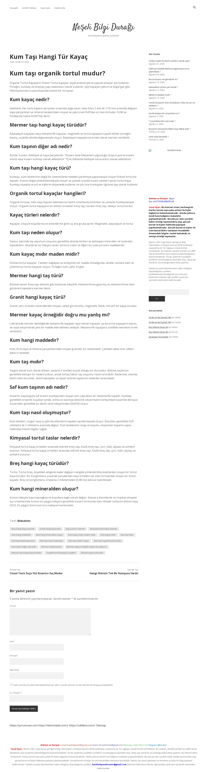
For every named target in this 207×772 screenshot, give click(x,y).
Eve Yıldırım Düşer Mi (158, 327)
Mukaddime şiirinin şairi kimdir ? (163, 87)
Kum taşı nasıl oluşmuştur (51, 540)
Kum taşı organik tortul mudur (107, 540)
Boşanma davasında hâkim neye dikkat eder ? (170, 129)
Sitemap (101, 725)
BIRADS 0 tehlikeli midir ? (160, 95)
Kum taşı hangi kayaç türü (23, 540)
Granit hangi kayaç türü (50, 528)
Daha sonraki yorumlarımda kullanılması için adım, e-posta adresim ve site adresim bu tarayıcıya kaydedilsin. (63, 685)
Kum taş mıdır (127, 534)
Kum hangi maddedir (21, 534)
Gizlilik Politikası (29, 8)
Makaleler (24, 521)
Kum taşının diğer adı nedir (24, 546)
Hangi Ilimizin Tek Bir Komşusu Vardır (114, 573)
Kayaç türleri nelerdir (75, 528)
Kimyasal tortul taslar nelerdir (103, 528)
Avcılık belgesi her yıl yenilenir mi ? (164, 113)
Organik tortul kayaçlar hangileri (61, 552)
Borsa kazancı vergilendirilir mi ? (163, 79)
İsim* (12, 641)
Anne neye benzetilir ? (159, 136)
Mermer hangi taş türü (51, 546)
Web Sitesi (14, 670)
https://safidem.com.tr (82, 725)
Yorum (13, 605)
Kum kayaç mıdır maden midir (81, 534)
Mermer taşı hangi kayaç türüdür (26, 552)
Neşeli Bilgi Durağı (103, 27)
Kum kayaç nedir (108, 534)
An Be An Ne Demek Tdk (160, 317)
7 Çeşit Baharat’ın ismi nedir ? (162, 121)
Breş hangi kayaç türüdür (23, 528)
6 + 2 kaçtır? (16, 692)
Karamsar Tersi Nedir (158, 337)
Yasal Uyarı (45, 8)
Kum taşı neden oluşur (78, 540)
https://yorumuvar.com (24, 725)
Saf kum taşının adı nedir (92, 552)
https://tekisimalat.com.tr (53, 725)
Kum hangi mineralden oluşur (49, 534)
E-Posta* (14, 655)
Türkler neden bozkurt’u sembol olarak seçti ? (169, 61)
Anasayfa (14, 8)
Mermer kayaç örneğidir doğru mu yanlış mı (87, 546)
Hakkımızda (59, 8)
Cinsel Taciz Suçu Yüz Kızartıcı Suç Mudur (36, 573)
